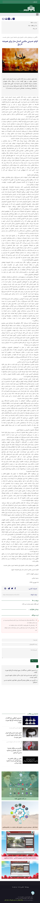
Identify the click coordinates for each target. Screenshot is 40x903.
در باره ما (14, 887)
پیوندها (27, 887)
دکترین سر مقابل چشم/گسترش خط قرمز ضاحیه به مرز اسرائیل (20, 681)
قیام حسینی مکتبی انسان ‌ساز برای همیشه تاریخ (20, 43)
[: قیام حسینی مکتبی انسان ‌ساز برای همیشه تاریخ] (3, 19)
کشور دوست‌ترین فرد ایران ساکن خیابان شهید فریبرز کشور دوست (21, 676)
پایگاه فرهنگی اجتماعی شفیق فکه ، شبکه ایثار (14, 900)
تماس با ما (21, 887)
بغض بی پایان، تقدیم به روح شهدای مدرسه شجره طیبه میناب (14, 760)
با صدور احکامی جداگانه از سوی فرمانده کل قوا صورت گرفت (21, 671)
